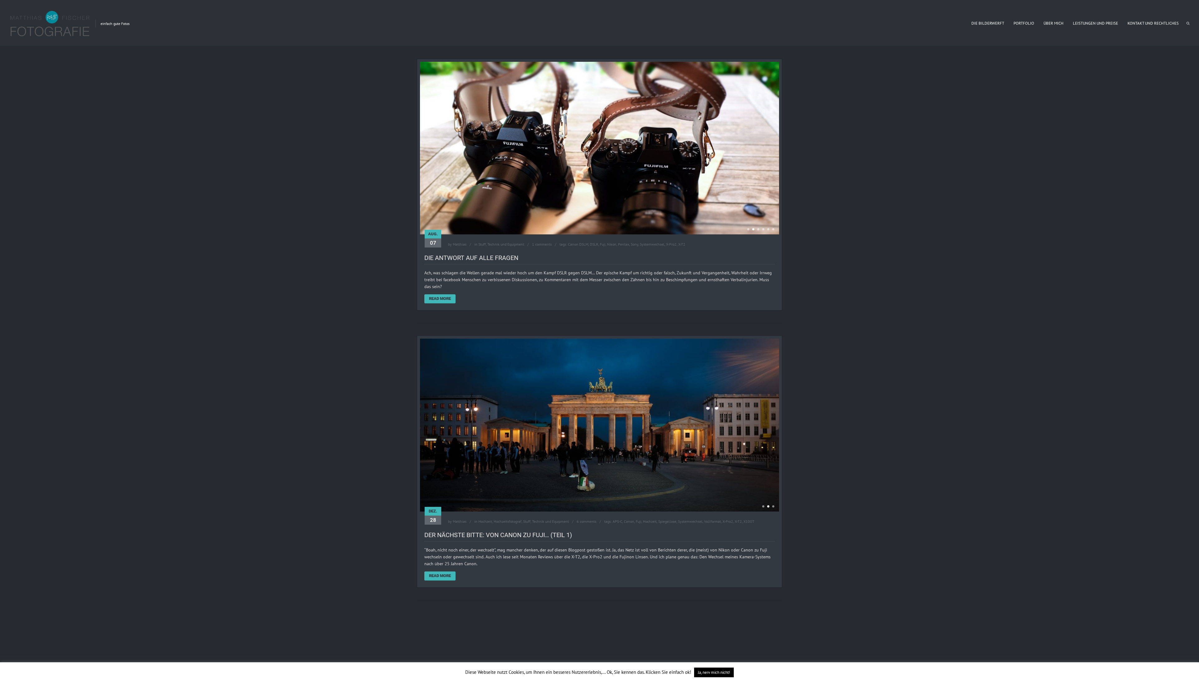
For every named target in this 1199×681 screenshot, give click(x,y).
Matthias (459, 269)
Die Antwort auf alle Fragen (471, 282)
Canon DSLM (578, 269)
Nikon (611, 269)
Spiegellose (667, 546)
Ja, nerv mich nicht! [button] (714, 672)
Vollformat (712, 546)
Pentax (623, 269)
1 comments (542, 269)
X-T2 (681, 269)
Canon (629, 546)
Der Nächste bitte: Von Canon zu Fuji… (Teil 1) (498, 559)
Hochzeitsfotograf (507, 546)
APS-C (617, 546)
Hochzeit (485, 546)
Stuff (482, 269)
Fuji (602, 269)
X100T (748, 546)
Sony (634, 269)
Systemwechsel (652, 269)
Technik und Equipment (505, 269)
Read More (440, 323)
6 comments (586, 546)
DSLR (594, 269)
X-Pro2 (671, 269)
